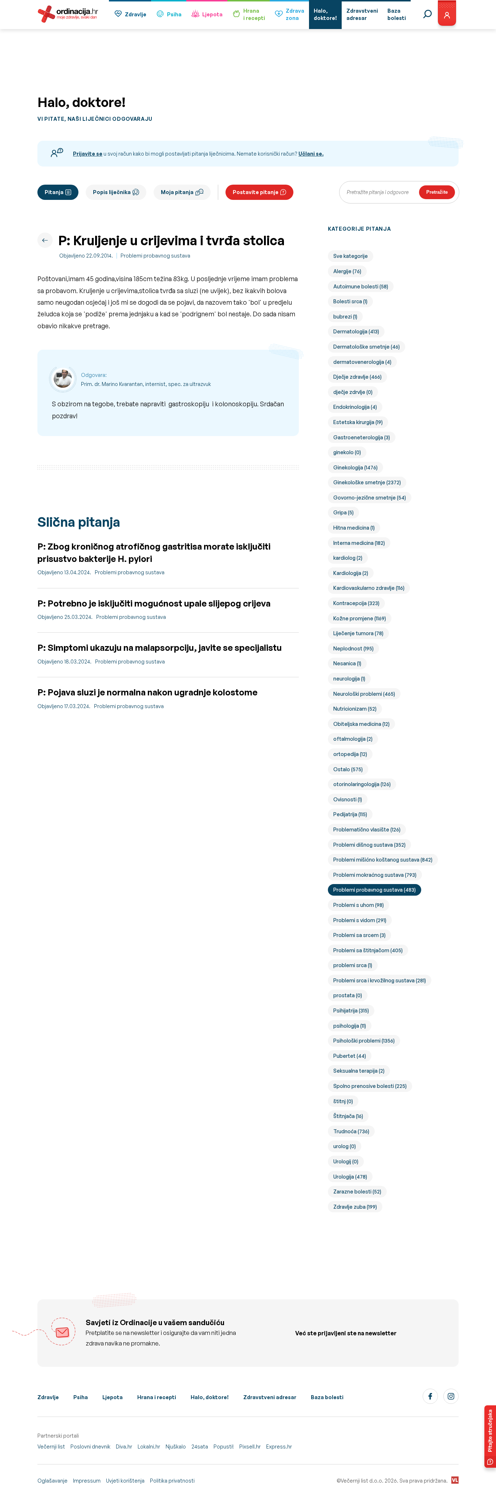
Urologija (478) (350, 1177)
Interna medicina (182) (359, 543)
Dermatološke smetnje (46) (366, 347)
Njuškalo (176, 1446)
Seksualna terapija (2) (359, 1071)
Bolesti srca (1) (350, 301)
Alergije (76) (347, 271)
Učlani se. (311, 154)
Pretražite (437, 192)
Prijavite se (87, 154)
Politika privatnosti (172, 1481)
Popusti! (224, 1446)
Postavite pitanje (256, 192)
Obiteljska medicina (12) (361, 724)
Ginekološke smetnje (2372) (367, 482)
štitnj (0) (343, 1101)
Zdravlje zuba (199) (355, 1207)
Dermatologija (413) (356, 331)
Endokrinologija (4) (355, 407)
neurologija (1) (349, 678)
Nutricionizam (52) (355, 709)
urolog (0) (344, 1146)
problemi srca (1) (352, 965)
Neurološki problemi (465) (364, 694)
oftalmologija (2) (353, 739)
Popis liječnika (112, 192)
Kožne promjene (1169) (359, 618)
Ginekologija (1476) (355, 467)
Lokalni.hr (149, 1446)
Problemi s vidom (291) (359, 920)
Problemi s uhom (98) (358, 905)
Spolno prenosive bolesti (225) (370, 1086)
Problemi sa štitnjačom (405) (368, 950)
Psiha (174, 14)
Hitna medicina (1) (354, 528)
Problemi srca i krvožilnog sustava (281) (379, 980)
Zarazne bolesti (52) (357, 1191)
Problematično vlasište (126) (367, 829)
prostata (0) (347, 995)
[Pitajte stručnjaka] (490, 1436)
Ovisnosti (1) (347, 799)
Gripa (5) (343, 512)
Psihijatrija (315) (351, 1010)
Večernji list (51, 1446)
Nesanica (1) (347, 663)
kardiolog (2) (347, 558)
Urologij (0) (345, 1161)
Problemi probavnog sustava (155, 255)
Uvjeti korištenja (125, 1481)
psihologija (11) (349, 1026)
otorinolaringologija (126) (362, 784)
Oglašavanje (52, 1481)
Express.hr (279, 1446)
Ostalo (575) (348, 769)
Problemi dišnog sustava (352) (369, 845)
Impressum (87, 1481)
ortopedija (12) (350, 754)
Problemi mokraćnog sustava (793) (374, 875)
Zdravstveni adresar (269, 1397)
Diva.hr (124, 1446)
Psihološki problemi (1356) (364, 1040)
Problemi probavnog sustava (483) (374, 890)
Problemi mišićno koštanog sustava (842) (382, 859)
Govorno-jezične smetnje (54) (369, 497)
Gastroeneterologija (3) (361, 437)
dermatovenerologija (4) (362, 362)
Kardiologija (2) (350, 573)
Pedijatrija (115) (350, 814)
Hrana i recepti (156, 1397)
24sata (199, 1446)
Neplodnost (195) (353, 648)
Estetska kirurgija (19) (358, 422)
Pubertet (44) (349, 1056)
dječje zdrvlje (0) (353, 392)
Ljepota (212, 14)
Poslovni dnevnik (90, 1446)
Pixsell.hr (250, 1446)
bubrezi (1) (345, 316)
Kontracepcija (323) (356, 603)
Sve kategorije (350, 256)
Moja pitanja (177, 192)
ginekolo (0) (347, 452)
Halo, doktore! (210, 1397)
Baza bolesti (327, 1397)
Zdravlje (135, 14)
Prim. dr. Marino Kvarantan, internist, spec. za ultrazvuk (146, 384)
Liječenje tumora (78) (358, 633)
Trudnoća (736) (351, 1131)
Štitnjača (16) (348, 1116)
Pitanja (54, 192)
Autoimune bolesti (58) (360, 286)
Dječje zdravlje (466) (357, 377)
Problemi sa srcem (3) (359, 935)
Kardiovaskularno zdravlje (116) (368, 588)
